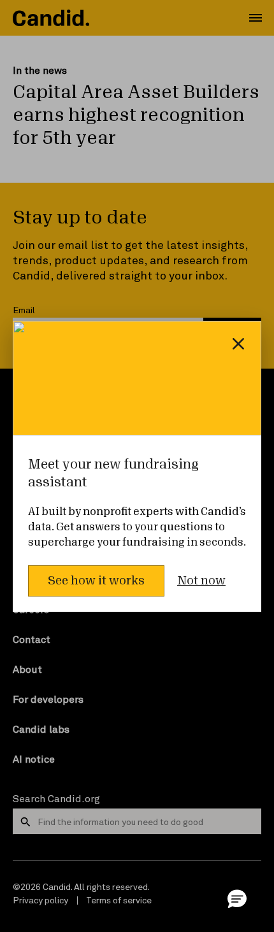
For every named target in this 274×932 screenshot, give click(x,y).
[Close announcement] (238, 344)
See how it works (96, 580)
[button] (237, 898)
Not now (201, 580)
